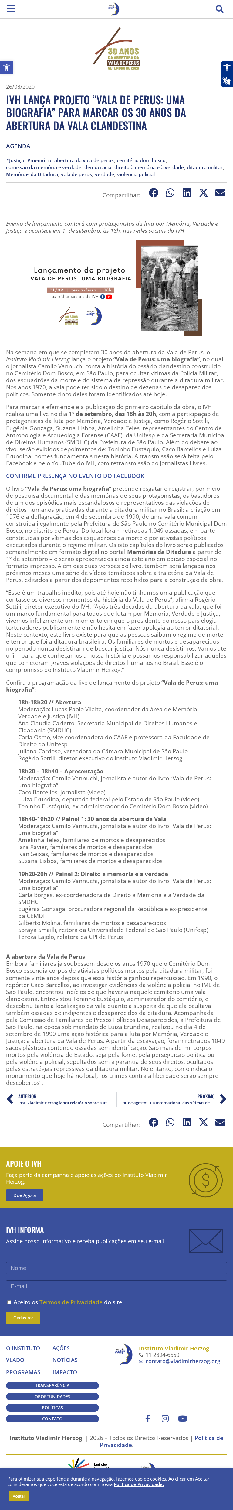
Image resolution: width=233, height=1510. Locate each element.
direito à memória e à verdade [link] (149, 167)
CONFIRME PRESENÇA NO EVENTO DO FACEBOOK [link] (75, 476)
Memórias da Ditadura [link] (32, 174)
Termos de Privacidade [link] (71, 1302)
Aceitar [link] (19, 1496)
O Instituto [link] (23, 1348)
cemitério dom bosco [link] (141, 160)
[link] (6, 67)
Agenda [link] (18, 146)
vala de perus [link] (76, 174)
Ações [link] (61, 1348)
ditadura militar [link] (205, 167)
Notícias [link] (65, 1360)
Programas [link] (23, 1372)
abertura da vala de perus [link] (84, 160)
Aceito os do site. (69, 1302)
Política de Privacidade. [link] (139, 1484)
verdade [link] (104, 174)
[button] (219, 9)
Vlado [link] (15, 1360)
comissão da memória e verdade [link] (43, 167)
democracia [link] (97, 167)
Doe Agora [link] (24, 1195)
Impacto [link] (64, 1372)
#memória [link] (39, 160)
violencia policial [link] (136, 174)
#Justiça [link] (15, 160)
